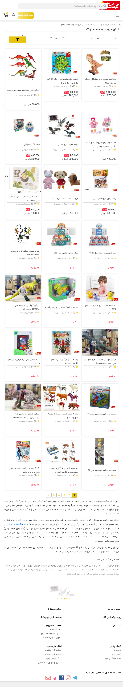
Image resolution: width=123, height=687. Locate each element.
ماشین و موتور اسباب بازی (50, 662)
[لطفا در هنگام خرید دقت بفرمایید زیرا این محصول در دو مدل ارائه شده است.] (61, 125)
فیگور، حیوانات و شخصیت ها (102, 25)
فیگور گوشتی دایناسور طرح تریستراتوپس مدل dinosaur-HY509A (26, 416)
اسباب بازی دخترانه (53, 650)
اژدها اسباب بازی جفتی (68, 144)
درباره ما (117, 650)
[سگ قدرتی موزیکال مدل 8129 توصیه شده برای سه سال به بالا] (100, 234)
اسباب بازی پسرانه (53, 654)
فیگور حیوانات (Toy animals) (74, 25)
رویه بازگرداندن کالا (112, 617)
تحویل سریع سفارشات (52, 637)
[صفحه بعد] (48, 495)
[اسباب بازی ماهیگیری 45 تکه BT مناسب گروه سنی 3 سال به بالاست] (61, 62)
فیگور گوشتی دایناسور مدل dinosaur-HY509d (27, 307)
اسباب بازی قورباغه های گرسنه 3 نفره (101, 416)
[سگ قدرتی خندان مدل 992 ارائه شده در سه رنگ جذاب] (61, 234)
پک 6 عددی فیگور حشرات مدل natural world (64, 361)
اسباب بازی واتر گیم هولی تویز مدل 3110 (24, 361)
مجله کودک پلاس (113, 658)
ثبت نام (117, 625)
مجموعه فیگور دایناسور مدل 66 (102, 470)
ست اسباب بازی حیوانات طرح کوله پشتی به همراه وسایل (101, 144)
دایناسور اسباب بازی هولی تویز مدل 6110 (100, 307)
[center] (105, 6)
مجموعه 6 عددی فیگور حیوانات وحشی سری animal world (63, 470)
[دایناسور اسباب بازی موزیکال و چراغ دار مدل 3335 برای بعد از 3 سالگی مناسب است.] (100, 62)
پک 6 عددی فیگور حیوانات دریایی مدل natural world (24, 470)
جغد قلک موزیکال (32, 144)
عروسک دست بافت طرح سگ (65, 198)
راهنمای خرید (114, 609)
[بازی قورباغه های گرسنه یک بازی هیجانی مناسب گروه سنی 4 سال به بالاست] (100, 397)
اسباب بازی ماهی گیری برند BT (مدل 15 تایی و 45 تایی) (62, 81)
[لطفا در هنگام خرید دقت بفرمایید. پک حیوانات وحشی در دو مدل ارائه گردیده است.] (100, 179)
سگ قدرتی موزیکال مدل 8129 (102, 253)
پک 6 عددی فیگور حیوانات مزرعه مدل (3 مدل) (63, 416)
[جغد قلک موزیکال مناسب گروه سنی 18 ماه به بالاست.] (23, 125)
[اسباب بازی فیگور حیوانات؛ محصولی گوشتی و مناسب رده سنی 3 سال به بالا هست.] (61, 451)
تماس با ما (116, 654)
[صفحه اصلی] (120, 25)
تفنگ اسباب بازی (54, 658)
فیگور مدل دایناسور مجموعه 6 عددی (23, 90)
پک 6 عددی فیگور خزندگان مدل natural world (25, 253)
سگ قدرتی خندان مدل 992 (66, 253)
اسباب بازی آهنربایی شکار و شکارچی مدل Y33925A (24, 198)
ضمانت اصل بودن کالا (51, 617)
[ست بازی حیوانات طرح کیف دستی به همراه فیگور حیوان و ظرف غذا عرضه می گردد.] (100, 125)
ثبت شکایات (56, 629)
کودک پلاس (115, 646)
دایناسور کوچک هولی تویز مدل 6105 (61, 307)
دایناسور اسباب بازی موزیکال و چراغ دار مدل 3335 (100, 81)
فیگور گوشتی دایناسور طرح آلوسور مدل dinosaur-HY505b (100, 361)
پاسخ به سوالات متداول (51, 633)
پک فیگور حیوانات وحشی (104, 198)
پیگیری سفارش (54, 609)
